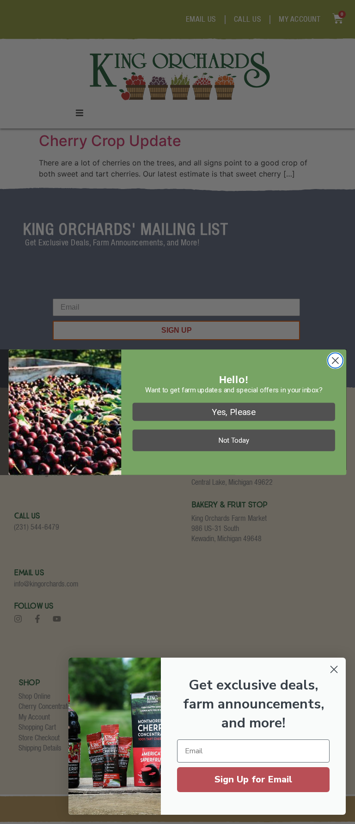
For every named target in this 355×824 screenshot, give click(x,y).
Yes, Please (234, 411)
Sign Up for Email (253, 779)
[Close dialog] (335, 360)
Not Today (234, 440)
